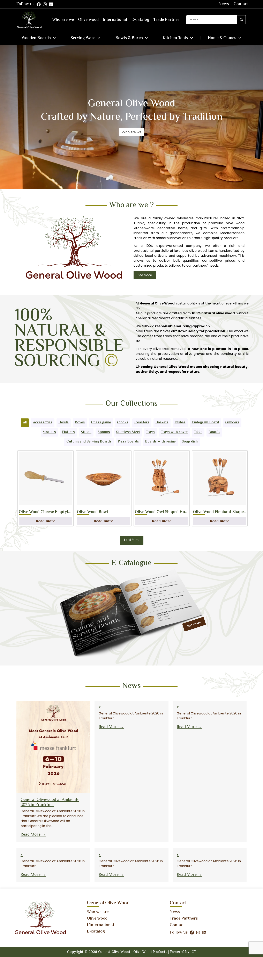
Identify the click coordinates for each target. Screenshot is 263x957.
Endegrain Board (205, 422)
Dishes (180, 422)
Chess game (101, 422)
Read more (45, 521)
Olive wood (88, 19)
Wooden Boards (36, 38)
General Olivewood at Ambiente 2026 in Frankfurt (50, 802)
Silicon (86, 432)
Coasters (141, 422)
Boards (214, 432)
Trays (150, 432)
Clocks (122, 422)
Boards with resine (160, 442)
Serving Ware (83, 38)
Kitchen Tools (175, 38)
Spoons (104, 432)
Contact (241, 4)
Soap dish (190, 442)
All (25, 422)
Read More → (33, 834)
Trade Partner (166, 19)
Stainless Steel (128, 432)
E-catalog (140, 19)
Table (198, 432)
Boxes (80, 422)
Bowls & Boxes (129, 38)
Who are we (63, 19)
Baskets (162, 422)
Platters (68, 432)
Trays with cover (174, 432)
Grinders (232, 422)
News (224, 4)
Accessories (42, 422)
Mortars (49, 432)
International (115, 19)
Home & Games (222, 38)
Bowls (64, 422)
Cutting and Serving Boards (89, 442)
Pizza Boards (128, 442)
